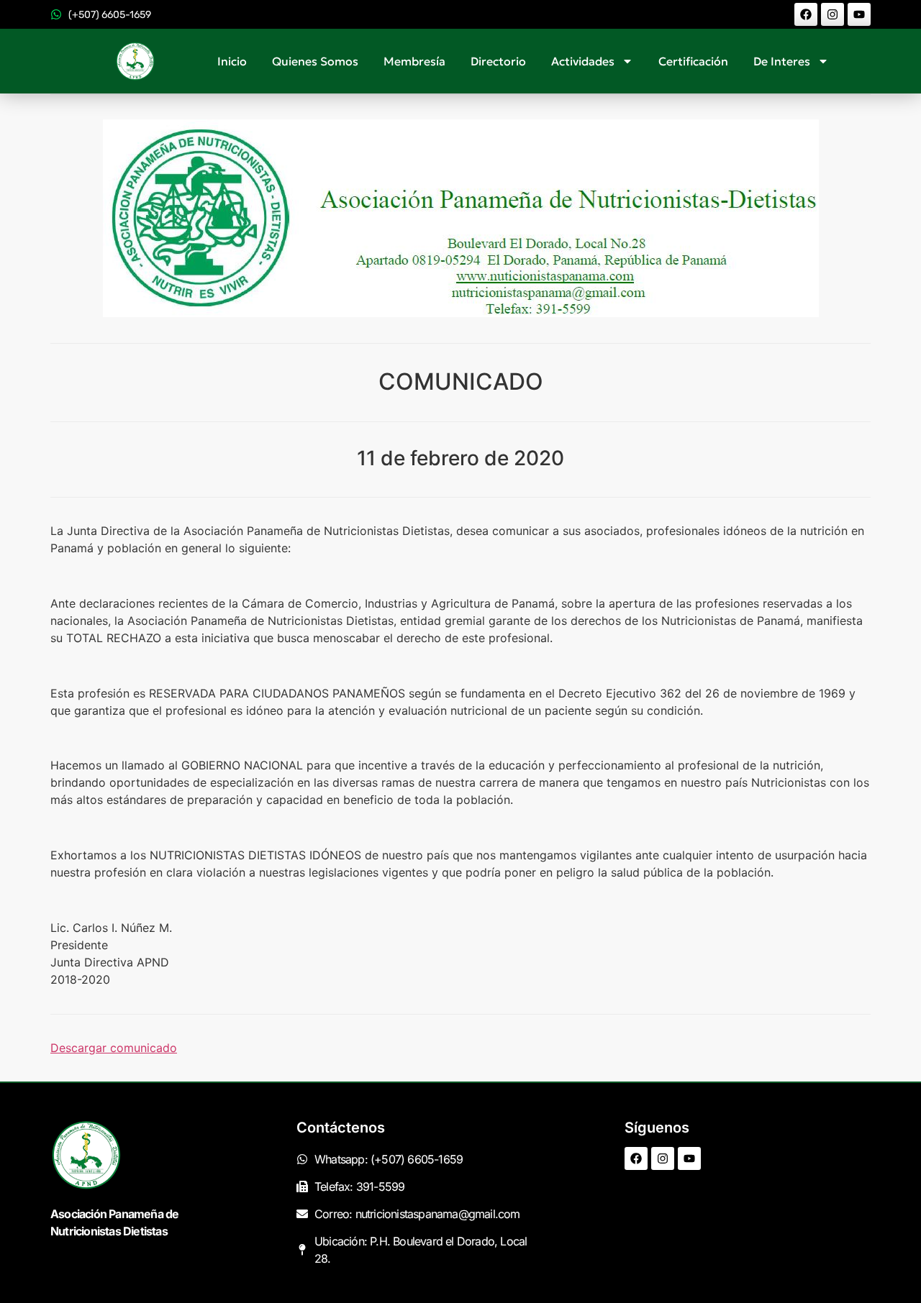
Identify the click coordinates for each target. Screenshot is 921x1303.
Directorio (498, 61)
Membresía (414, 61)
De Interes (781, 61)
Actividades (582, 61)
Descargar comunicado (113, 1048)
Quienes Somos (315, 61)
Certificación (693, 61)
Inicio (232, 61)
